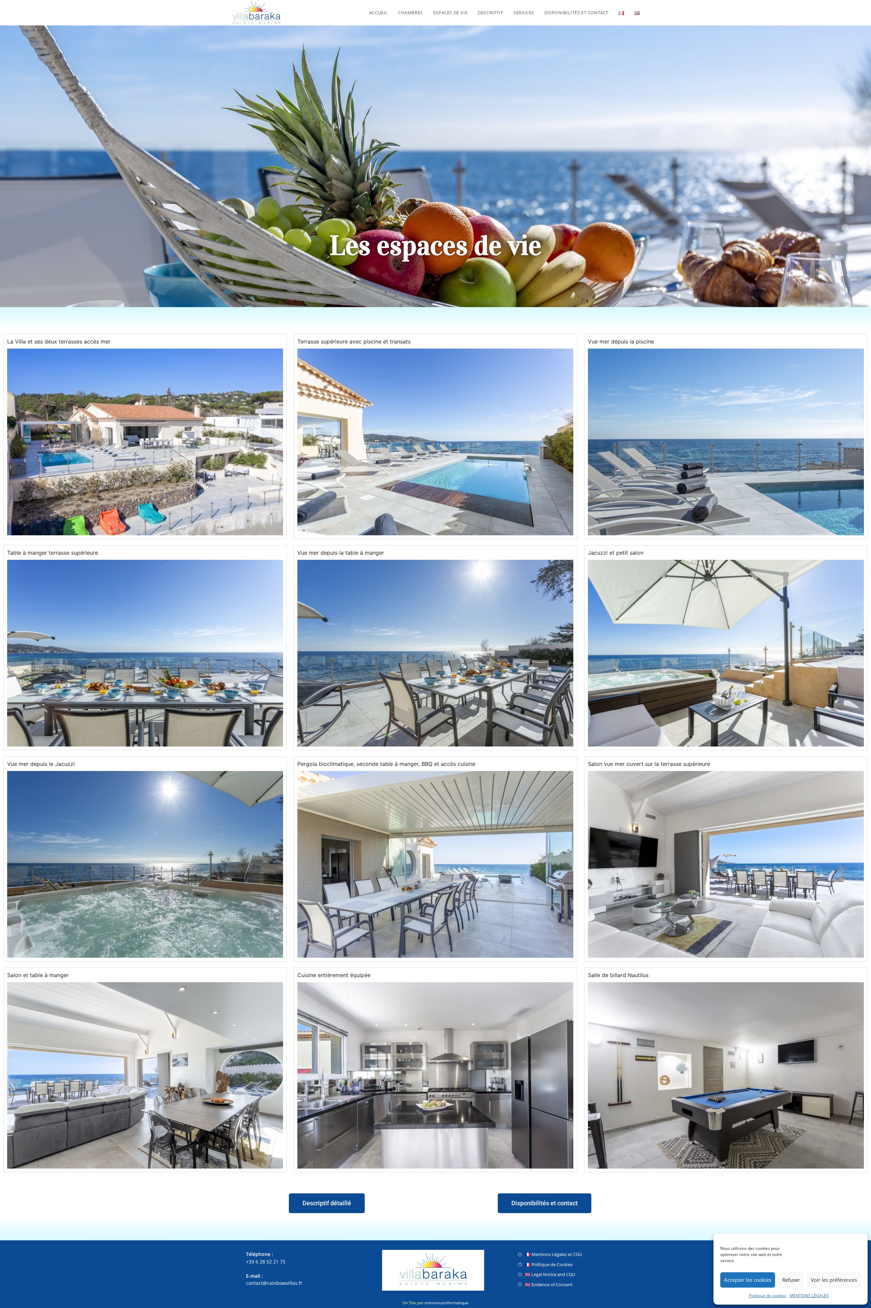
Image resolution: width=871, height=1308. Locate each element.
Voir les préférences (834, 1279)
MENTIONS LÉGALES (809, 1295)
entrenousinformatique (447, 1303)
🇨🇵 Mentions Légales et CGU (553, 1254)
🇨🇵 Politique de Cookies (549, 1264)
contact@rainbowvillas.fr (274, 1283)
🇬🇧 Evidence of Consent (549, 1284)
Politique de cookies (767, 1295)
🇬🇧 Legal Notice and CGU (550, 1274)
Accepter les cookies (747, 1279)
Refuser (791, 1279)
